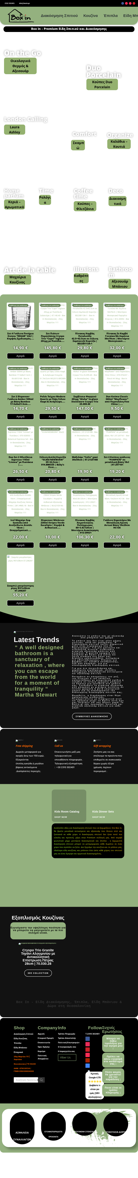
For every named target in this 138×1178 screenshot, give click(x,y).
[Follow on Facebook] (122, 3)
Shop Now (60, 817)
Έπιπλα (110, 16)
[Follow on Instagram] (130, 3)
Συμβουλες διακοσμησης (92, 716)
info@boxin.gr (24, 3)
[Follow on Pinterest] (134, 3)
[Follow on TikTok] (126, 3)
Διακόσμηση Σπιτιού (59, 16)
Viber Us (65, 1057)
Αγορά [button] (20, 356)
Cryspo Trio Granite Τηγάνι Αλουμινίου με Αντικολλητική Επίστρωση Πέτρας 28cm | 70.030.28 (38, 956)
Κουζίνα (90, 16)
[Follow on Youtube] (87, 1060)
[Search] (41, 1080)
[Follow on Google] (87, 1066)
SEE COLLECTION (38, 973)
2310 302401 (10, 3)
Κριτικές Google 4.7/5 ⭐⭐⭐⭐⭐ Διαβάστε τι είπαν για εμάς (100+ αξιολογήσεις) (94, 1085)
